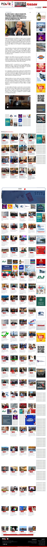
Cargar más (18, 534)
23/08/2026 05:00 (32, 531)
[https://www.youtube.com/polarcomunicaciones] (12, 6)
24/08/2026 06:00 (23, 408)
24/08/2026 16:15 (14, 372)
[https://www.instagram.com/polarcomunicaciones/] (12, 5)
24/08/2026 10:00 (23, 396)
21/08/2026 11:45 (31, 140)
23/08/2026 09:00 (32, 511)
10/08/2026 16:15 (22, 174)
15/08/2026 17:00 (22, 163)
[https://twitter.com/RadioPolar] (12, 3)
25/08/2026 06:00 (5, 324)
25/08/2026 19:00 (5, 252)
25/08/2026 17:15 (32, 252)
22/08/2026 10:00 (13, 140)
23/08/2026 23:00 (32, 408)
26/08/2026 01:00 (23, 228)
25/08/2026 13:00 (5, 300)
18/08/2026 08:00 (4, 163)
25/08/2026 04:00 (23, 324)
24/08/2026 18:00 (5, 360)
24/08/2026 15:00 (14, 384)
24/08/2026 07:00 (14, 408)
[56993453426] (12, 1)
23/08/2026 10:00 (23, 511)
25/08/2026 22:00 (14, 240)
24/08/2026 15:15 (5, 384)
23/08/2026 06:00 (23, 531)
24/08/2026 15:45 (32, 372)
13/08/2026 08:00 (31, 163)
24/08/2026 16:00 (23, 372)
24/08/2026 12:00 (5, 396)
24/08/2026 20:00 (23, 348)
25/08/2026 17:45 (23, 252)
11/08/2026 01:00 (13, 174)
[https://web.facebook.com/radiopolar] (12, 2)
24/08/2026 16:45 (32, 360)
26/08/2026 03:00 (5, 228)
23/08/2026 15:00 (32, 471)
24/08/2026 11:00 (14, 396)
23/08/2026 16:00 (23, 471)
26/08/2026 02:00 (14, 228)
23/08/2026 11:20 (5, 511)
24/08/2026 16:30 (5, 372)
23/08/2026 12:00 (32, 491)
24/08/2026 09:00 (32, 396)
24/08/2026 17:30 (14, 360)
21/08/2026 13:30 (22, 140)
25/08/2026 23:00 (5, 240)
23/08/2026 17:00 (14, 471)
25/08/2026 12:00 (14, 300)
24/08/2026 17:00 (23, 360)
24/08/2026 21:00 (14, 348)
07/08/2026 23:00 (31, 174)
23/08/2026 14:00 (14, 491)
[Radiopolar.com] (1, 7)
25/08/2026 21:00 (23, 240)
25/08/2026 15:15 (4, 140)
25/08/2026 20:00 (32, 240)
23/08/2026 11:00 (14, 511)
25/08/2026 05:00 (14, 324)
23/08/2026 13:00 (23, 491)
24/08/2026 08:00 (5, 408)
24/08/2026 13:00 (32, 384)
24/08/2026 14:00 (23, 384)
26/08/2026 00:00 (32, 228)
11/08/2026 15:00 (4, 174)
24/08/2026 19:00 (32, 348)
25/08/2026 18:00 (14, 252)
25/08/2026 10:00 (32, 300)
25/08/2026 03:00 (32, 324)
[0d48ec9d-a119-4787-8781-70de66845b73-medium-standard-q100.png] (6, 5)
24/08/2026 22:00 (5, 348)
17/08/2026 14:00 (13, 163)
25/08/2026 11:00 (23, 300)
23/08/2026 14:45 (5, 491)
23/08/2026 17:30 (5, 471)
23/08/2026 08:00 (5, 531)
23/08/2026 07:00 (14, 531)
